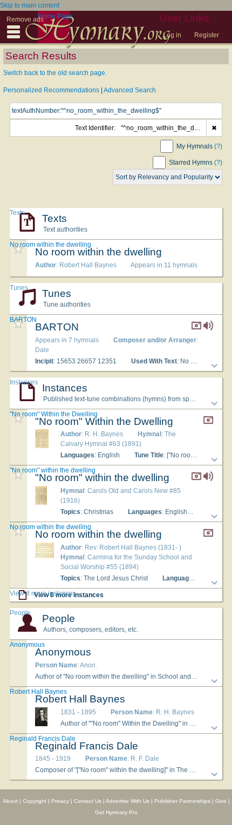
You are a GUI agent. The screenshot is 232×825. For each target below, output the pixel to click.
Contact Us (87, 801)
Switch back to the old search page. (55, 73)
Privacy (60, 801)
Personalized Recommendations (51, 90)
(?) (218, 146)
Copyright (34, 801)
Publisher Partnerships (182, 801)
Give (221, 801)
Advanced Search (130, 90)
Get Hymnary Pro (116, 812)
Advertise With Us (127, 801)
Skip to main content (29, 5)
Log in (172, 35)
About (10, 801)
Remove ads (25, 19)
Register (206, 35)
